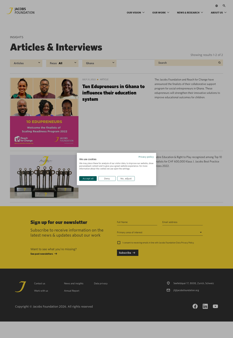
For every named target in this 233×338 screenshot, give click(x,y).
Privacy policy (146, 156)
